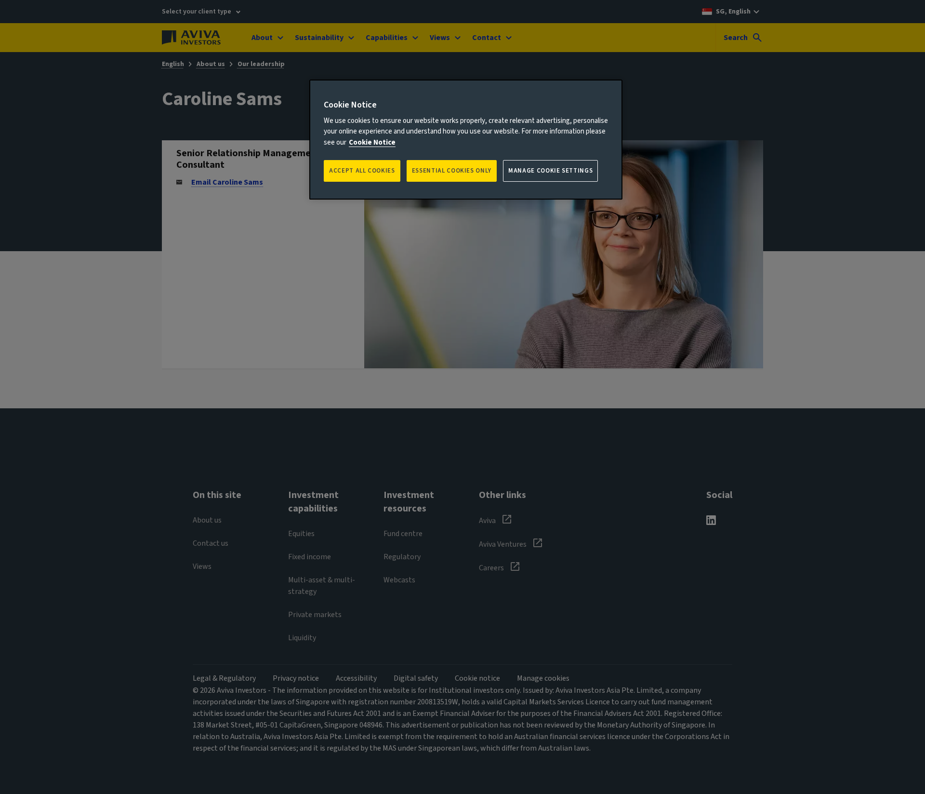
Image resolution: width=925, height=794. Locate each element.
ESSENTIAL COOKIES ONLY (451, 170)
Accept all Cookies (362, 170)
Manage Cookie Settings (550, 170)
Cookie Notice (372, 142)
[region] (465, 140)
